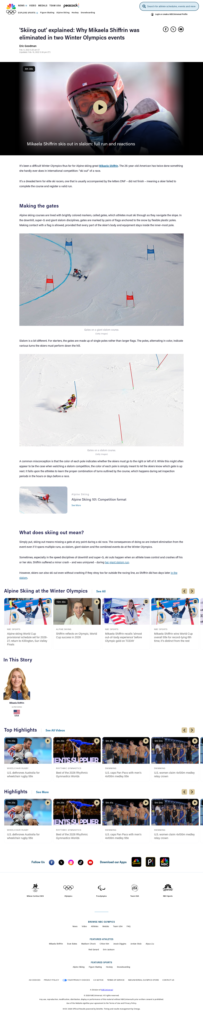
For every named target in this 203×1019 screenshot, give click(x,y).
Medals (105, 927)
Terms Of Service (116, 980)
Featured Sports (101, 963)
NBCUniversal (107, 990)
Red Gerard (94, 950)
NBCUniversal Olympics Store (143, 980)
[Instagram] (71, 862)
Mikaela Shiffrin (56, 944)
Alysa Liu (150, 944)
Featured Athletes (101, 939)
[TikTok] (80, 862)
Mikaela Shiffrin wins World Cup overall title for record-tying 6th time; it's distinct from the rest (173, 638)
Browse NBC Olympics (101, 922)
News (75, 927)
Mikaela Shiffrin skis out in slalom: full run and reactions (81, 144)
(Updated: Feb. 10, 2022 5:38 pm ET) (35, 52)
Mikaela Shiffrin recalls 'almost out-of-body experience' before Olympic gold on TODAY (123, 638)
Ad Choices (34, 980)
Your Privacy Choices (79, 980)
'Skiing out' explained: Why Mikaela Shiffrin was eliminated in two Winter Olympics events (79, 34)
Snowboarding (123, 967)
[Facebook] (51, 862)
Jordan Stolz (136, 944)
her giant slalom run (117, 562)
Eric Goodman (27, 46)
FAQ (129, 927)
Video (84, 927)
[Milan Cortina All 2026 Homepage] (11, 9)
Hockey (109, 967)
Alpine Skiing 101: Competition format (99, 499)
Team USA (117, 927)
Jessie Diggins (119, 944)
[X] (61, 862)
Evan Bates (72, 944)
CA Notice (98, 980)
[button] (22, 7)
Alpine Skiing (17, 707)
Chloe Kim (104, 944)
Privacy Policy (51, 980)
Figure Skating (95, 967)
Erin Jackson (108, 950)
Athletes (94, 927)
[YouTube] (90, 862)
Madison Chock (88, 944)
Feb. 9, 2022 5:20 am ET (29, 50)
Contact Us (168, 980)
